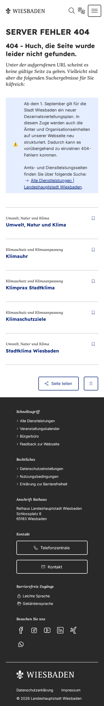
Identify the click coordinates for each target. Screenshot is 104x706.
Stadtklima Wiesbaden (32, 351)
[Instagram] (34, 630)
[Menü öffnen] (94, 11)
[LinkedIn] (60, 630)
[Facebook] (20, 630)
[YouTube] (47, 630)
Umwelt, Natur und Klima (36, 225)
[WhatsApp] (20, 644)
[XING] (73, 630)
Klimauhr (17, 256)
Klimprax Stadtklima (30, 288)
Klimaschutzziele (26, 319)
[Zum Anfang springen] (91, 383)
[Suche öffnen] (71, 11)
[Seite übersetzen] (81, 11)
